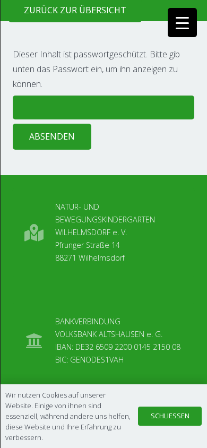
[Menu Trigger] (182, 22)
